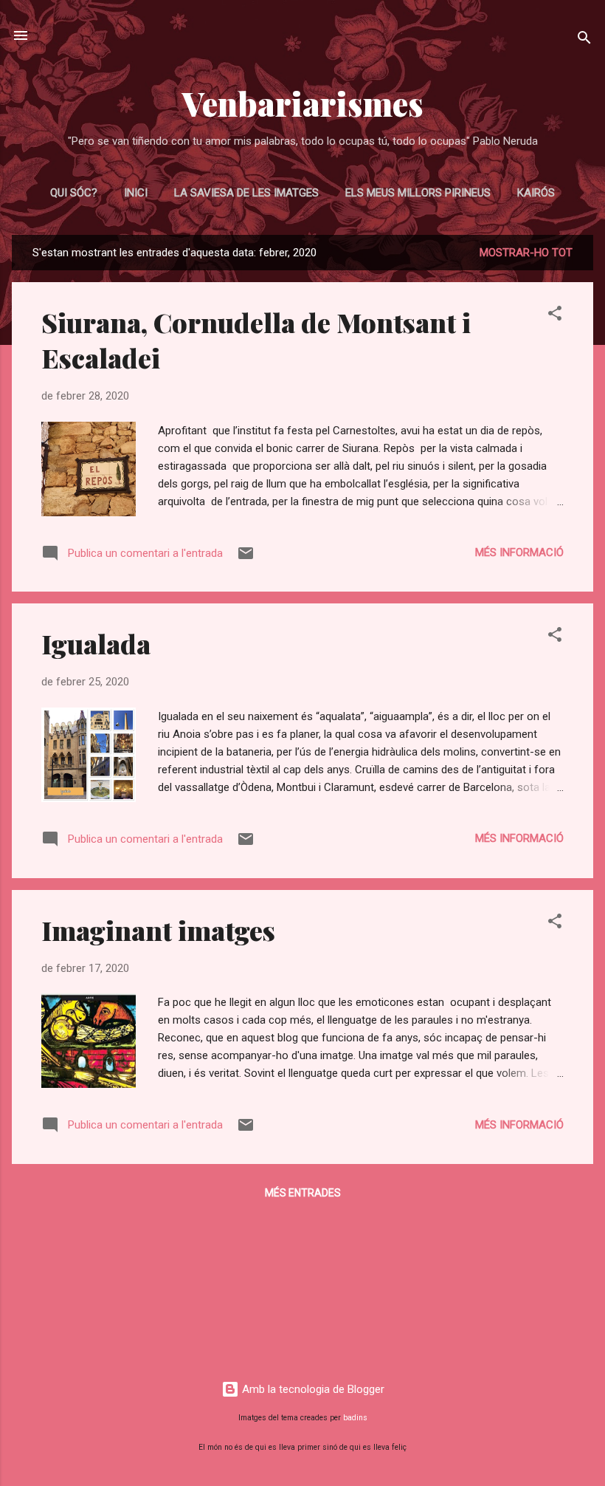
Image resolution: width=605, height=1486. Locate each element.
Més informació (519, 552)
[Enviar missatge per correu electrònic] (246, 558)
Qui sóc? (73, 192)
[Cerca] (584, 40)
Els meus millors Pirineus (418, 192)
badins (355, 1417)
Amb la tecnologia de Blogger (311, 1389)
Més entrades (303, 1193)
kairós (536, 192)
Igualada (96, 643)
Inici (136, 192)
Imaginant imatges (158, 930)
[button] (555, 315)
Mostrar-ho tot (526, 252)
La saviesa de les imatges (246, 192)
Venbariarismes (303, 103)
